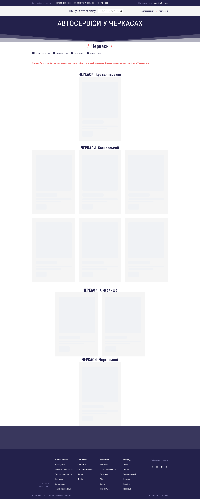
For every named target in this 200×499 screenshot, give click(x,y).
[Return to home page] (41, 11)
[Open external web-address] (43, 470)
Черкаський (95, 53)
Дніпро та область (63, 474)
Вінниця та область (64, 469)
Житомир (59, 479)
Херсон (126, 469)
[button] (120, 10)
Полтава (104, 474)
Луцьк (80, 474)
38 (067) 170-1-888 (82, 3)
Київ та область (62, 459)
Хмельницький (129, 474)
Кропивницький (84, 469)
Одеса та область (108, 469)
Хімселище (79, 53)
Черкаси (126, 479)
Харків (125, 464)
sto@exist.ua (162, 3)
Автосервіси (147, 11)
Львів (80, 479)
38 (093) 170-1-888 (100, 3)
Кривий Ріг (82, 464)
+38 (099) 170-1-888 (63, 3)
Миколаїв (104, 459)
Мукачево (104, 464)
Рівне (102, 479)
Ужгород (127, 459)
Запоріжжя (60, 484)
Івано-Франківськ (63, 489)
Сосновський (62, 53)
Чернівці (127, 489)
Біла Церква (60, 464)
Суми (102, 484)
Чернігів (126, 484)
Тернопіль (105, 489)
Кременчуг (82, 459)
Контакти (163, 11)
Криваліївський (43, 53)
